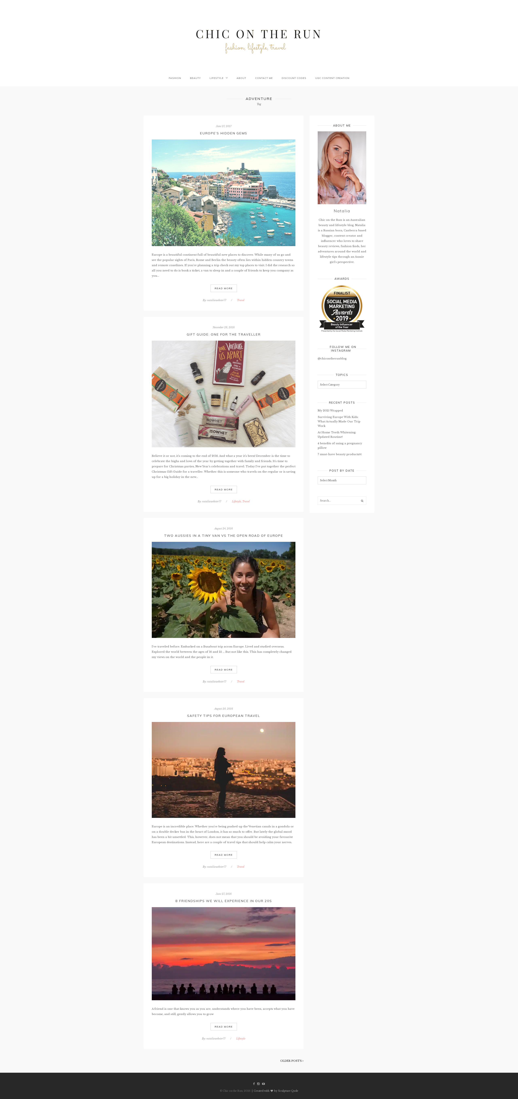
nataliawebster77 (216, 300)
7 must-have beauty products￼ (340, 454)
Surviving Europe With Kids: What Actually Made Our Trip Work (339, 421)
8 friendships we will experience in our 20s (223, 901)
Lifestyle (217, 78)
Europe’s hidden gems (223, 133)
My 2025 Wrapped (330, 410)
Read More (224, 288)
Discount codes (294, 78)
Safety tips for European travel (223, 716)
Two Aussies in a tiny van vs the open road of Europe (223, 536)
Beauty (195, 78)
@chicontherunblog (332, 358)
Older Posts (291, 1061)
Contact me (264, 78)
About (241, 78)
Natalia (342, 210)
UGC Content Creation (332, 78)
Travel (240, 300)
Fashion (175, 78)
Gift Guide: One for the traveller (224, 334)
